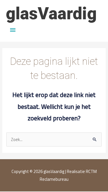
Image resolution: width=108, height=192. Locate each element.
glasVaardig (51, 13)
